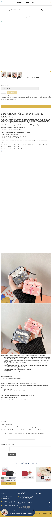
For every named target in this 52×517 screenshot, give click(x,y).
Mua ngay (8, 483)
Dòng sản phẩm (5, 85)
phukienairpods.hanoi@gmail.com (10, 505)
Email (2, 441)
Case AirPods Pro (19, 17)
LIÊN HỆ (33, 2)
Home (2, 17)
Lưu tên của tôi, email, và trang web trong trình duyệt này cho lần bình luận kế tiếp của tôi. (23, 433)
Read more (21, 475)
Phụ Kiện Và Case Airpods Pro (9, 17)
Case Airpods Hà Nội (7, 496)
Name (3, 437)
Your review (4, 448)
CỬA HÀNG (26, 2)
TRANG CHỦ (19, 2)
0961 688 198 (6, 498)
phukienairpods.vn (36, 513)
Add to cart (11, 92)
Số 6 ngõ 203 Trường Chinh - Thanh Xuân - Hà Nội (9, 502)
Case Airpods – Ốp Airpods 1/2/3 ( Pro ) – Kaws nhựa (21, 513)
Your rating (4, 444)
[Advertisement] (26, 411)
